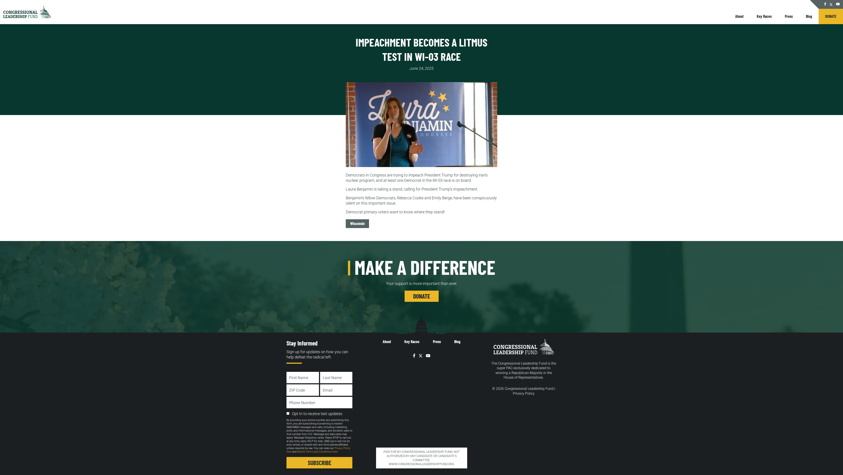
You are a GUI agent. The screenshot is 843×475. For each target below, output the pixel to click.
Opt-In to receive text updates (317, 413)
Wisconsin (357, 223)
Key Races (764, 16)
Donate (830, 16)
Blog (809, 16)
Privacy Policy (524, 393)
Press (789, 16)
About (739, 16)
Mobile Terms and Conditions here (317, 451)
